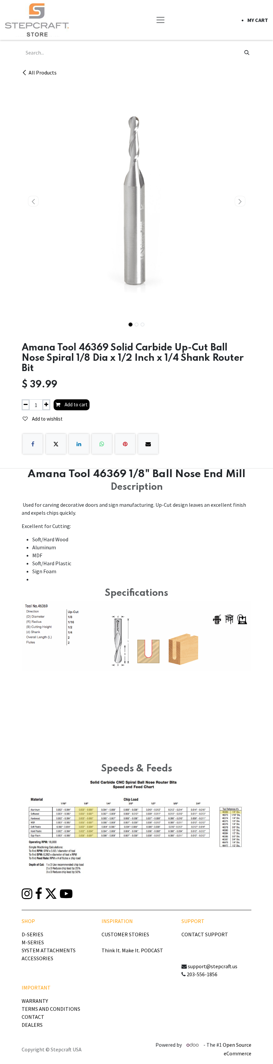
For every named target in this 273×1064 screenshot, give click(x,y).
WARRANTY (35, 1001)
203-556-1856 (202, 974)
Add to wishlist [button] (47, 419)
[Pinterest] (125, 444)
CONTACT (33, 1016)
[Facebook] (33, 444)
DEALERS (32, 1024)
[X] (56, 444)
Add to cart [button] (76, 404)
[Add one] (46, 404)
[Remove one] (26, 404)
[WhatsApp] (102, 444)
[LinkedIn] (79, 444)
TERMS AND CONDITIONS (51, 1008)
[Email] (148, 444)
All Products (43, 72)
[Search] (246, 53)
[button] (33, 201)
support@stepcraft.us (212, 966)
